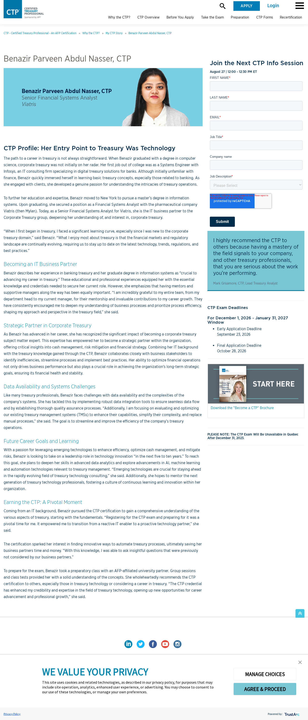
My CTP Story (114, 33)
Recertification (291, 17)
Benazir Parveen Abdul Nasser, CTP (150, 33)
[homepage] (26, 9)
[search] (222, 6)
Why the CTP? (119, 17)
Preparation (240, 17)
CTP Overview (148, 17)
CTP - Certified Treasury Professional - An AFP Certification (40, 33)
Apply (247, 6)
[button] (299, 5)
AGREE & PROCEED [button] (265, 689)
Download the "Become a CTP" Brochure (242, 408)
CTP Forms (264, 17)
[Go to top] (299, 613)
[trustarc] (291, 714)
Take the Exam (212, 17)
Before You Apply (180, 17)
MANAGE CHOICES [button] (265, 674)
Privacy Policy (12, 714)
